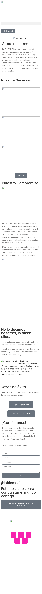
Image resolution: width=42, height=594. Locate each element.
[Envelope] (28, 535)
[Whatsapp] (21, 535)
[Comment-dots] (17, 541)
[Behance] (13, 535)
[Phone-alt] (25, 541)
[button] (21, 23)
